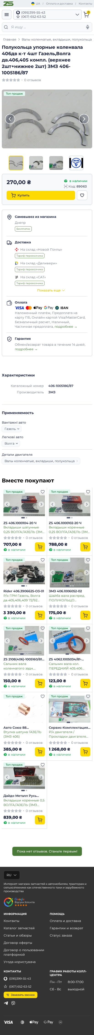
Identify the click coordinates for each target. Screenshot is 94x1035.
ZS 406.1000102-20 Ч (65, 523)
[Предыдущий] (10, 119)
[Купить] (40, 546)
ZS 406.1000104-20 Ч (20, 523)
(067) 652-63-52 (20, 986)
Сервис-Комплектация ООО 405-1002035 (68, 728)
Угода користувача (20, 962)
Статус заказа (61, 935)
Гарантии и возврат (66, 928)
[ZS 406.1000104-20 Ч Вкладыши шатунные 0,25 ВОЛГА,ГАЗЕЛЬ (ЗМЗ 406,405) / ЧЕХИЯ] (24, 504)
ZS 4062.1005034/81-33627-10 (65, 659)
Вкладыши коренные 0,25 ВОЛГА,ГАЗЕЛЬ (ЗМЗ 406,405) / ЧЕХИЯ (69, 529)
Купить (23, 195)
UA (38, 3)
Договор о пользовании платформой (24, 952)
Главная (9, 39)
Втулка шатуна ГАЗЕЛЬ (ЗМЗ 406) (22, 734)
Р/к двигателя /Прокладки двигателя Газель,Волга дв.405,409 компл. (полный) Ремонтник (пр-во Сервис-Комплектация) (69, 734)
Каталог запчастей (19, 928)
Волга (9, 443)
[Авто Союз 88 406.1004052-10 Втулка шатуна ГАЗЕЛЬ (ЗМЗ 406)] (24, 709)
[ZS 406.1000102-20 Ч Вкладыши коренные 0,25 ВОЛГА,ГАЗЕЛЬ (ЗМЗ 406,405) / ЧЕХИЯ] (69, 504)
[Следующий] (84, 119)
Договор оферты (18, 943)
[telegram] (6, 1003)
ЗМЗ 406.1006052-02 (65, 591)
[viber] (13, 1003)
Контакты (85, 3)
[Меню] (6, 14)
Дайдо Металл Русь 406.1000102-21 (20, 796)
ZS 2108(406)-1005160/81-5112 (23, 659)
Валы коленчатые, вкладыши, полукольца (57, 39)
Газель (10, 429)
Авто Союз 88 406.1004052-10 (15, 728)
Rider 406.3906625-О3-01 (23, 591)
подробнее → (66, 326)
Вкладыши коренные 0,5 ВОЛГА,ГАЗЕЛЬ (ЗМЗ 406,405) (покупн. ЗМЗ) (23, 802)
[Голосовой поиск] (87, 27)
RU (9, 875)
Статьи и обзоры (18, 935)
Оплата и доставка (59, 3)
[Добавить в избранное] (82, 195)
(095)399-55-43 (20, 978)
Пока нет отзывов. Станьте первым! (47, 851)
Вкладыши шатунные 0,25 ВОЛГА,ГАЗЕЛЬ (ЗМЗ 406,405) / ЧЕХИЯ (23, 529)
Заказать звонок (23, 994)
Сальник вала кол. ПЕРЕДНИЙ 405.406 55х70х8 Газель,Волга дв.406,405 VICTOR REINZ (69, 666)
